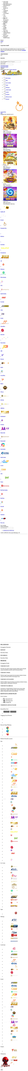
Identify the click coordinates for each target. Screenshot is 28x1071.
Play (5, 112)
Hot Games (7, 78)
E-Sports (7, 94)
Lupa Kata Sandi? (4, 65)
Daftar (2, 41)
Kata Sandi (3, 63)
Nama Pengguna (4, 61)
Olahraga (7, 87)
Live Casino (8, 82)
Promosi (7, 99)
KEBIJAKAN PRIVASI (8, 530)
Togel (6, 85)
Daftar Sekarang (12, 69)
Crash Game (8, 89)
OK (1, 1069)
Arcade (7, 92)
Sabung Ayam (8, 96)
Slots (6, 80)
